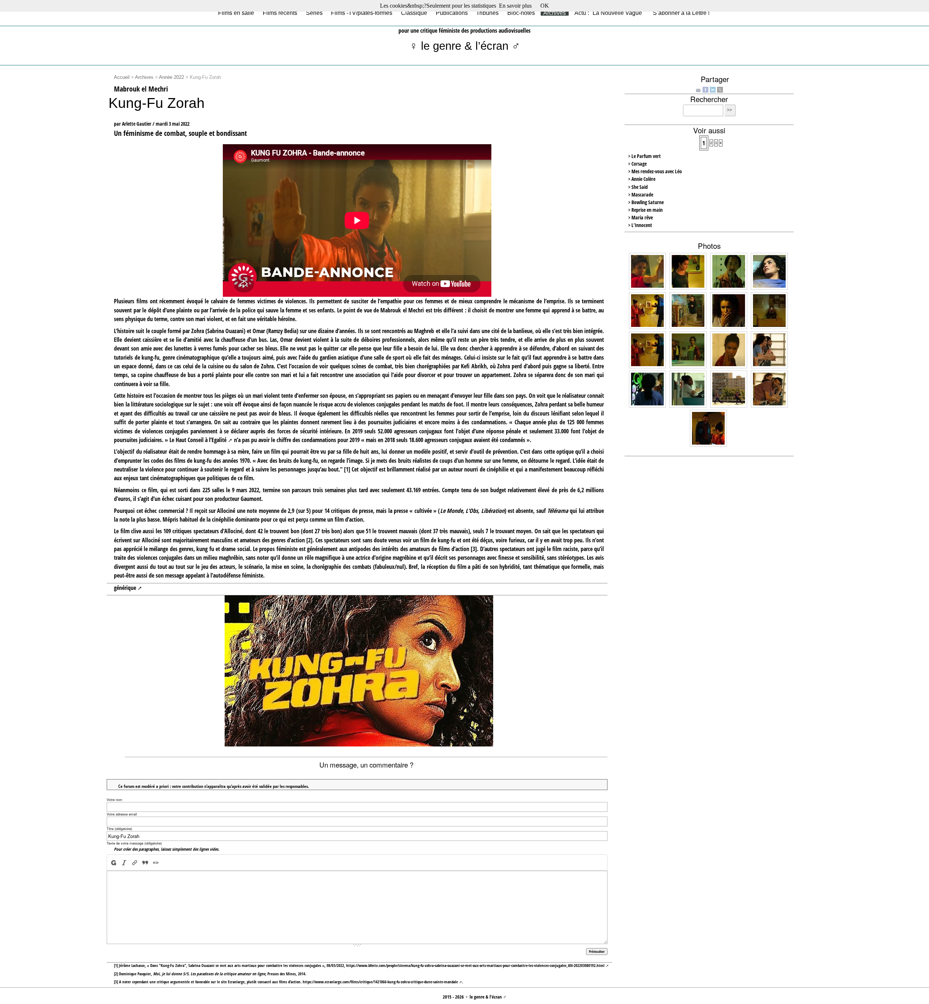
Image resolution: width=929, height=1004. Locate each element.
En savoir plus (515, 6)
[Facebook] (705, 89)
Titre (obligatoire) (119, 828)
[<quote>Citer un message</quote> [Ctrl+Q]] (145, 862)
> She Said (638, 186)
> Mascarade (640, 194)
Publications (452, 13)
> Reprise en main (645, 209)
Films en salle (236, 13)
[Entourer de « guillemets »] (156, 862)
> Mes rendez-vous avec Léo (655, 171)
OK (544, 6)
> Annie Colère (641, 178)
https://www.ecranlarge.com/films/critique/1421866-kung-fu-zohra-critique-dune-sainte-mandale (380, 981)
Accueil (122, 77)
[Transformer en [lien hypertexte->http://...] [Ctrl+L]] (135, 862)
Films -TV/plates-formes (361, 13)
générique (125, 588)
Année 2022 (171, 77)
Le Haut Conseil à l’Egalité (197, 440)
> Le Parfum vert (644, 156)
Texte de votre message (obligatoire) (134, 843)
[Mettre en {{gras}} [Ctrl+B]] (113, 862)
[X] (720, 89)
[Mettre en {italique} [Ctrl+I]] (124, 862)
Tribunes (487, 13)
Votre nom (114, 799)
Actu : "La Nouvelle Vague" (609, 13)
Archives (554, 13)
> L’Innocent (640, 225)
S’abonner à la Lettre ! (681, 13)
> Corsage (637, 163)
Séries (314, 13)
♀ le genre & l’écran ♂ (464, 46)
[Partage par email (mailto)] (698, 89)
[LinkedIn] (713, 89)
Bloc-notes (521, 13)
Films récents (280, 13)
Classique (414, 13)
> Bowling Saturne (646, 202)
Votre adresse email (122, 814)
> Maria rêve (640, 217)
